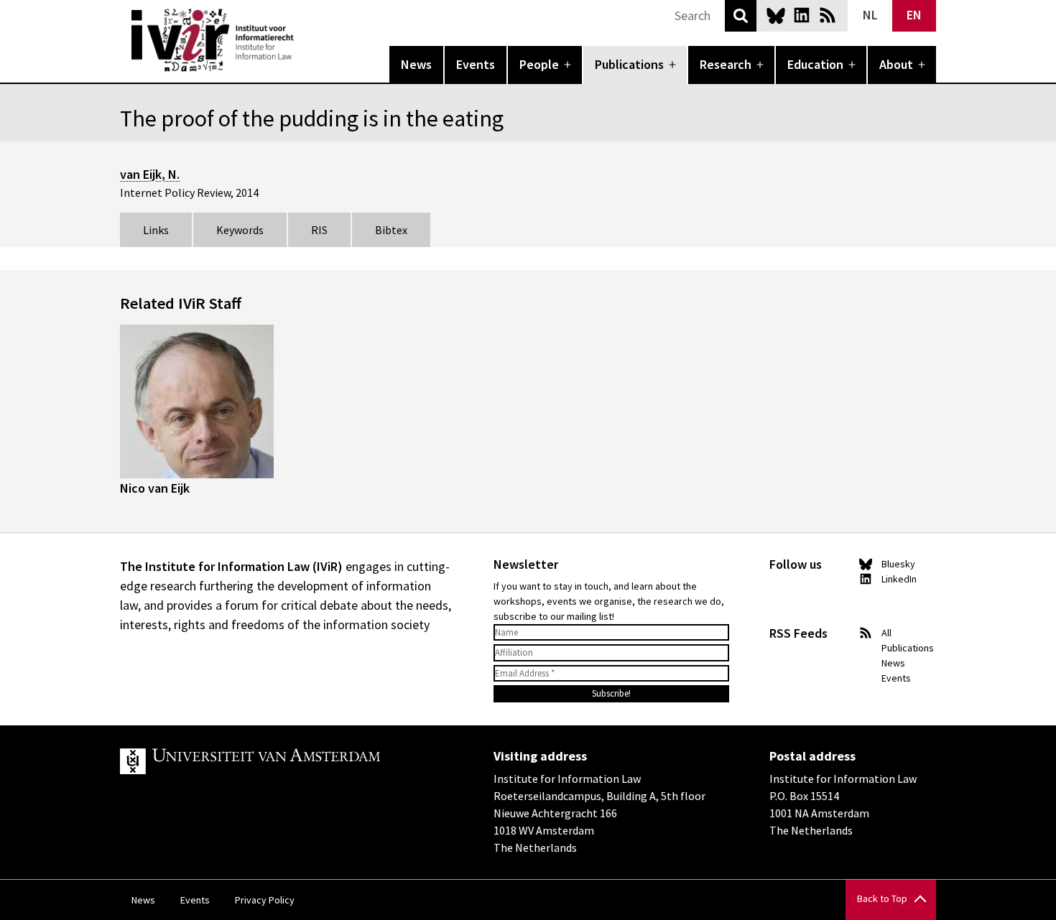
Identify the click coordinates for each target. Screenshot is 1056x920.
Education (815, 64)
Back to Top (882, 898)
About (896, 64)
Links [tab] (156, 230)
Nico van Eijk (155, 488)
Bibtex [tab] (391, 230)
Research (725, 64)
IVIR (303, 40)
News (416, 64)
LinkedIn (802, 15)
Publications (629, 64)
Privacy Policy (265, 899)
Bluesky (776, 15)
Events (475, 64)
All (886, 632)
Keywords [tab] (240, 230)
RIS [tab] (319, 230)
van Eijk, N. (150, 174)
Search (740, 16)
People (539, 64)
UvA (286, 761)
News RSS (828, 15)
